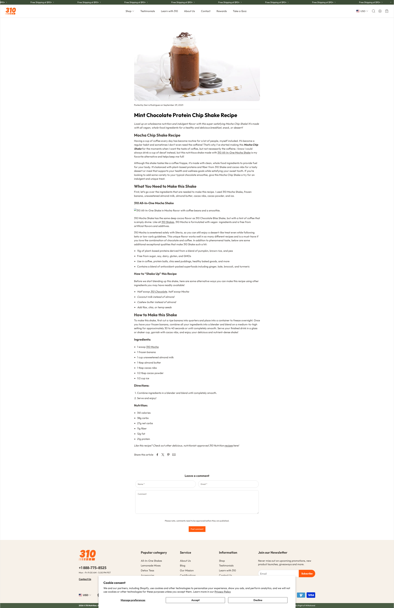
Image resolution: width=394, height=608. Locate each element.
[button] (373, 11)
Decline (257, 600)
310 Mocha (152, 346)
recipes (229, 445)
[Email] (173, 454)
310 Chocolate (158, 291)
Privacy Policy (223, 591)
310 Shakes (167, 222)
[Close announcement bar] (390, 2)
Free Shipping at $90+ (172, 2)
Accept (195, 600)
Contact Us (85, 579)
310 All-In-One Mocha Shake (234, 152)
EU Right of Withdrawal (305, 605)
